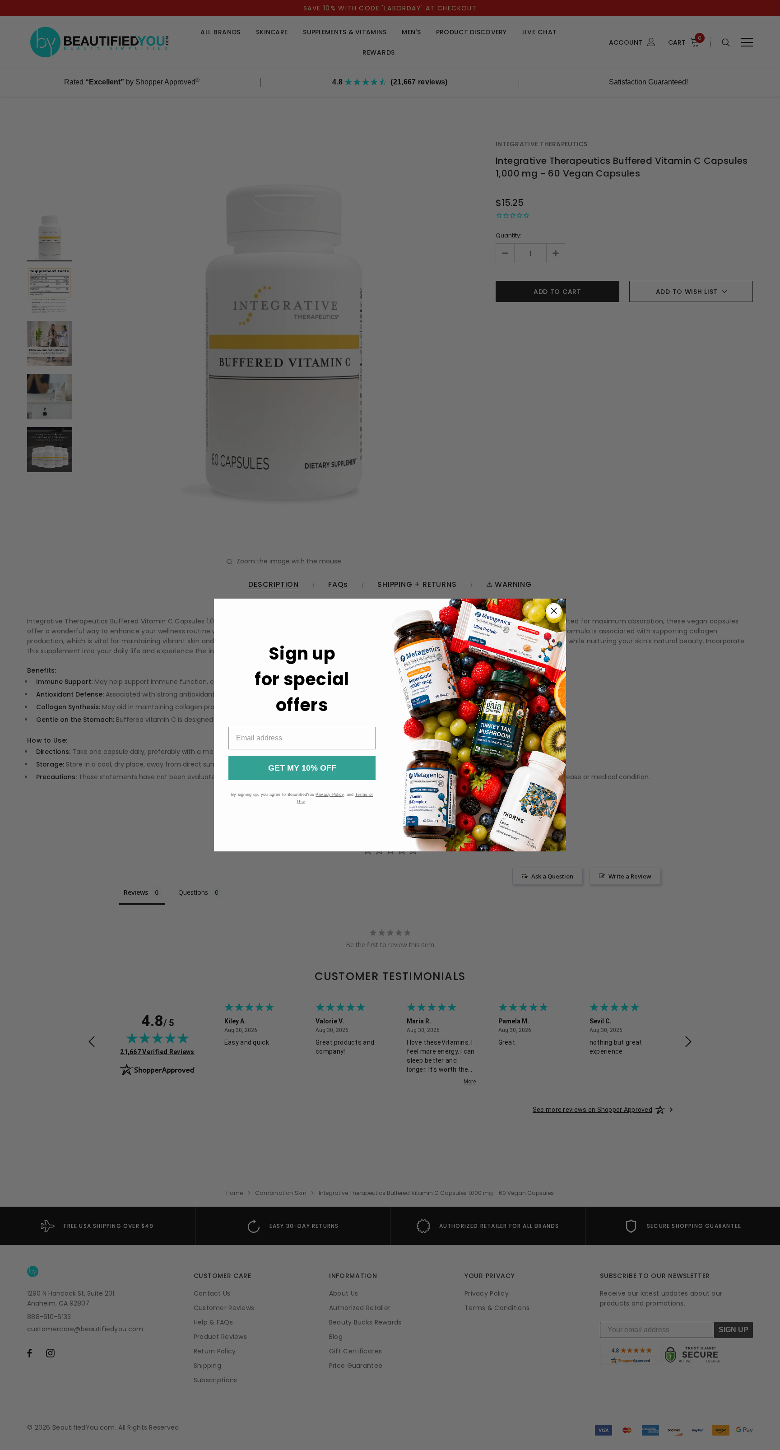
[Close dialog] (554, 611)
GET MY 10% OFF (302, 767)
